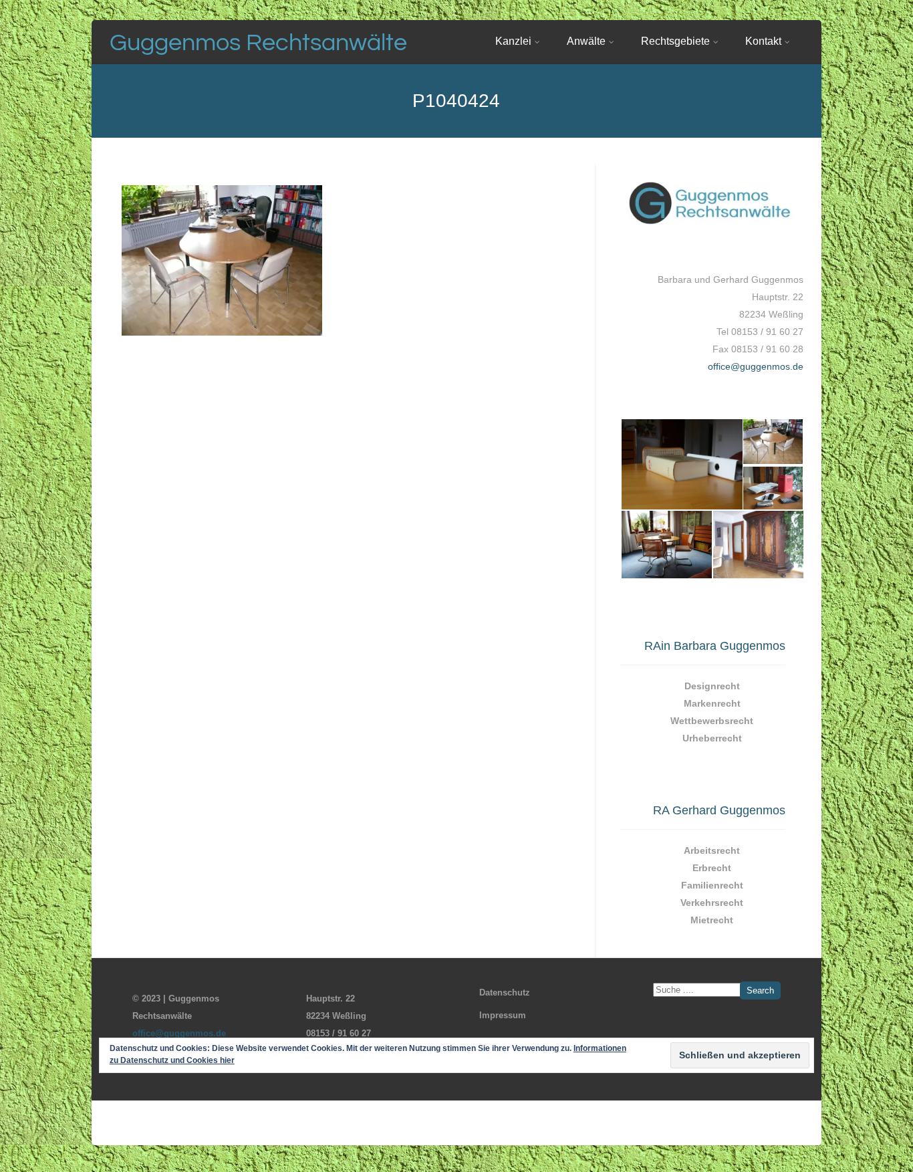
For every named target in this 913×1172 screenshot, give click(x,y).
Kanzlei (513, 41)
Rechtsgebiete (675, 41)
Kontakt (763, 41)
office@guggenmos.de (755, 366)
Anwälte (586, 41)
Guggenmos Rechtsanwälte (258, 42)
